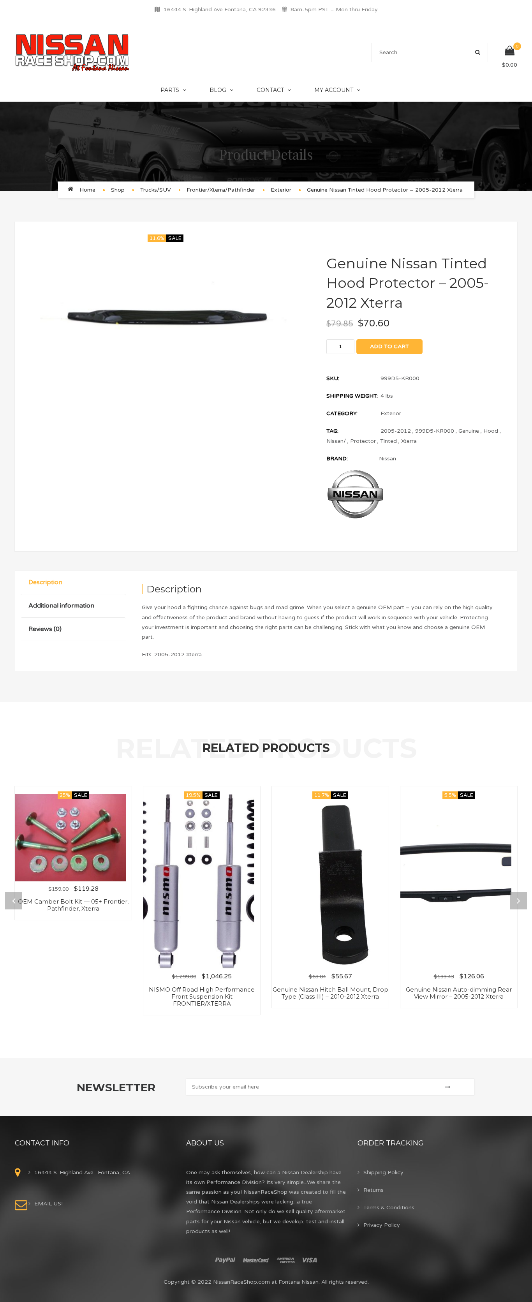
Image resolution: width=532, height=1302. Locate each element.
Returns (373, 1190)
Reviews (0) (45, 629)
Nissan (387, 458)
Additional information (61, 606)
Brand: (337, 458)
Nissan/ (336, 441)
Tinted (388, 441)
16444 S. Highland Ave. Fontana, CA (82, 1172)
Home (87, 190)
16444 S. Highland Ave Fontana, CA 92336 (220, 9)
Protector (363, 441)
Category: (342, 413)
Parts (169, 89)
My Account (333, 89)
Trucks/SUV (155, 190)
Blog (218, 89)
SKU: (332, 378)
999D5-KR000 (434, 431)
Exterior (281, 190)
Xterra (409, 441)
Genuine (468, 431)
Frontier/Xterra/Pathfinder (221, 190)
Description (45, 582)
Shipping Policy (383, 1172)
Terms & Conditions (388, 1207)
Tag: (332, 431)
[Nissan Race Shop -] (72, 52)
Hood (490, 431)
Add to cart (389, 346)
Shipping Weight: (352, 396)
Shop (118, 190)
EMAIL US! (48, 1203)
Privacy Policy (381, 1225)
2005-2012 (396, 431)
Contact (270, 89)
